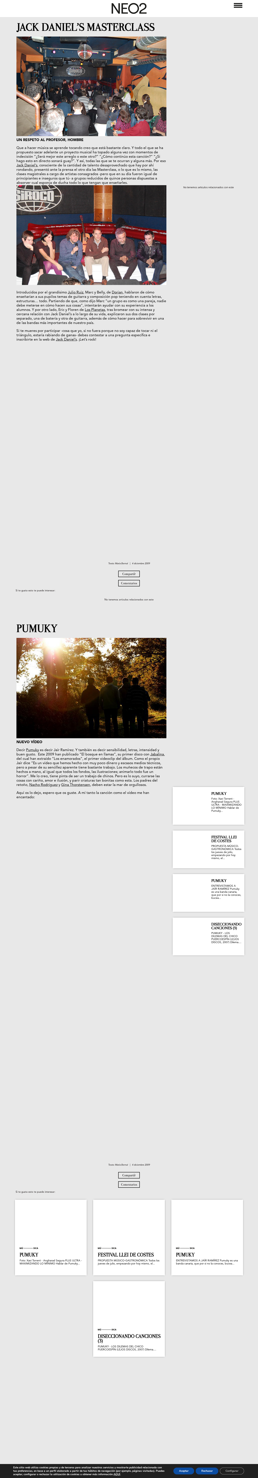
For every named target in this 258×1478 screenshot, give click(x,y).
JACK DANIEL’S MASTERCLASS (85, 27)
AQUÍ (117, 1474)
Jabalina (157, 754)
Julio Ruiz (75, 292)
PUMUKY (36, 629)
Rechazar (207, 1471)
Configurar (232, 1471)
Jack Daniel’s (26, 165)
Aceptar (183, 1471)
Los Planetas (95, 310)
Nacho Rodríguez (43, 785)
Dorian (117, 292)
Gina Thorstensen (75, 785)
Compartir (129, 574)
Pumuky (32, 750)
